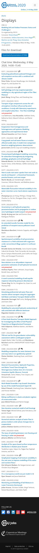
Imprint (8, 546)
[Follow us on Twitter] (3, 513)
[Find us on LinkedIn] (13, 513)
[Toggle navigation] (35, 5)
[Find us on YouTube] (23, 513)
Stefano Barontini (18, 38)
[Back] (4, 16)
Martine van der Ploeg (9, 40)
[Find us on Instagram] (18, 513)
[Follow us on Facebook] (8, 513)
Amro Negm (29, 38)
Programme (6, 43)
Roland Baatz (14, 35)
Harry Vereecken (23, 40)
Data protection (19, 546)
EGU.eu (31, 546)
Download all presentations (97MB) (15, 55)
